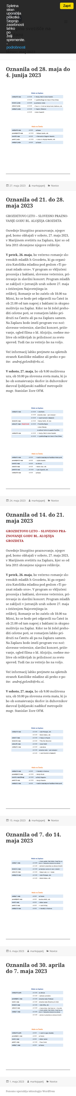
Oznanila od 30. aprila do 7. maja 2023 (35, 968)
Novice (55, 185)
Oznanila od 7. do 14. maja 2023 (33, 837)
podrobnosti (15, 47)
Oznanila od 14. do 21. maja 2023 (35, 517)
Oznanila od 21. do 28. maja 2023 (35, 202)
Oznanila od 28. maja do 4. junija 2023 (38, 72)
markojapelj (38, 185)
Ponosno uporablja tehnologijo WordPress (30, 1091)
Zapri (66, 5)
